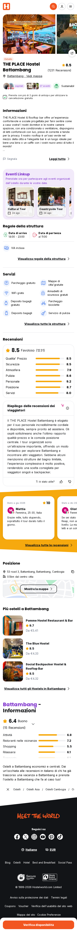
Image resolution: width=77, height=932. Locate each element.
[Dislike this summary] (69, 481)
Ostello (8, 59)
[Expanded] (8, 789)
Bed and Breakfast (44, 862)
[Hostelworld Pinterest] (51, 837)
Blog (7, 862)
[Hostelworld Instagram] (34, 837)
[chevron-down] (33, 724)
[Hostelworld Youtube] (43, 837)
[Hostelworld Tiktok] (60, 837)
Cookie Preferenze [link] (49, 914)
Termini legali (59, 897)
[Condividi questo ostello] (72, 53)
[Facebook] (17, 837)
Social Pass (65, 862)
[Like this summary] (61, 481)
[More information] (67, 408)
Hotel (26, 862)
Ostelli (17, 862)
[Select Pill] (53, 6)
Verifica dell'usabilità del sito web (51, 906)
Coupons (10, 906)
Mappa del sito (26, 914)
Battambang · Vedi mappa (24, 76)
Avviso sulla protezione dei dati (29, 897)
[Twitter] (25, 837)
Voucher (23, 906)
